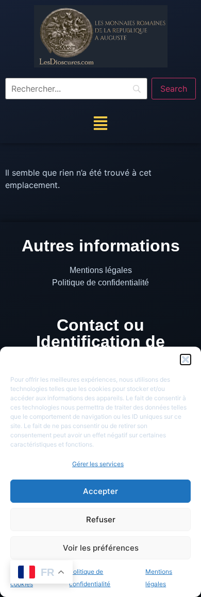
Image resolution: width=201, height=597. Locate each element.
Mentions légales (101, 270)
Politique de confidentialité (100, 282)
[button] (185, 359)
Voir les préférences (101, 548)
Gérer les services (98, 464)
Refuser (100, 519)
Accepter (100, 491)
